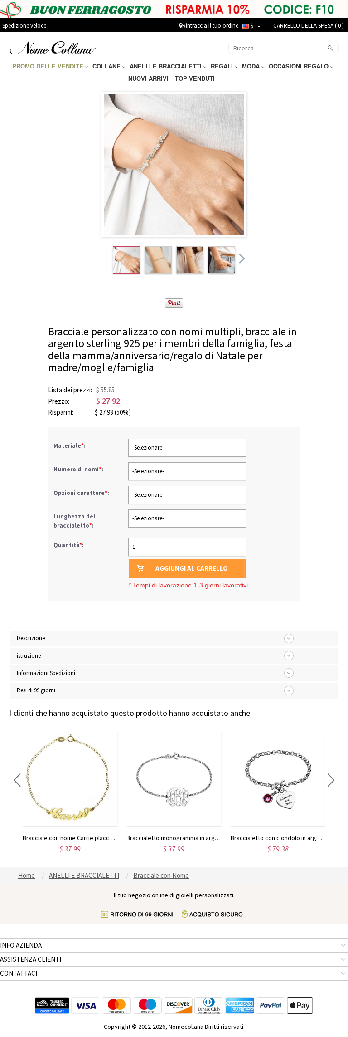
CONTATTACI (18, 973)
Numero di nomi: (79, 469)
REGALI (223, 66)
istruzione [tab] (29, 656)
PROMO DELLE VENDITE (48, 66)
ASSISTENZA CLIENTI (30, 959)
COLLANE (107, 66)
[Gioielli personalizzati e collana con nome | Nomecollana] (53, 47)
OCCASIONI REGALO (299, 66)
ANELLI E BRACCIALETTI (166, 66)
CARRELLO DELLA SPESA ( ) (308, 25)
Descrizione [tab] (31, 638)
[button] (17, 780)
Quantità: (68, 545)
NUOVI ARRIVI (149, 78)
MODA (251, 66)
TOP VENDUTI (196, 78)
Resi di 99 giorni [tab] (36, 690)
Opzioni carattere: (82, 493)
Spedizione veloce (24, 25)
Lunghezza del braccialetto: (74, 521)
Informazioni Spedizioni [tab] (46, 673)
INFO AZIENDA (21, 945)
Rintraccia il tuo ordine (210, 25)
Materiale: (70, 446)
